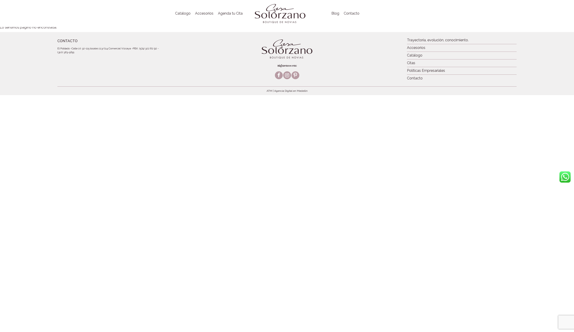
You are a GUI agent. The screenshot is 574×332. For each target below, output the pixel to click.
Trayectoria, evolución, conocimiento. (438, 40)
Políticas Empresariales (426, 70)
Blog (335, 13)
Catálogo (183, 13)
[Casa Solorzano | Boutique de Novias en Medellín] (280, 13)
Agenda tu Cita (230, 13)
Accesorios (204, 13)
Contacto (351, 13)
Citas (411, 63)
